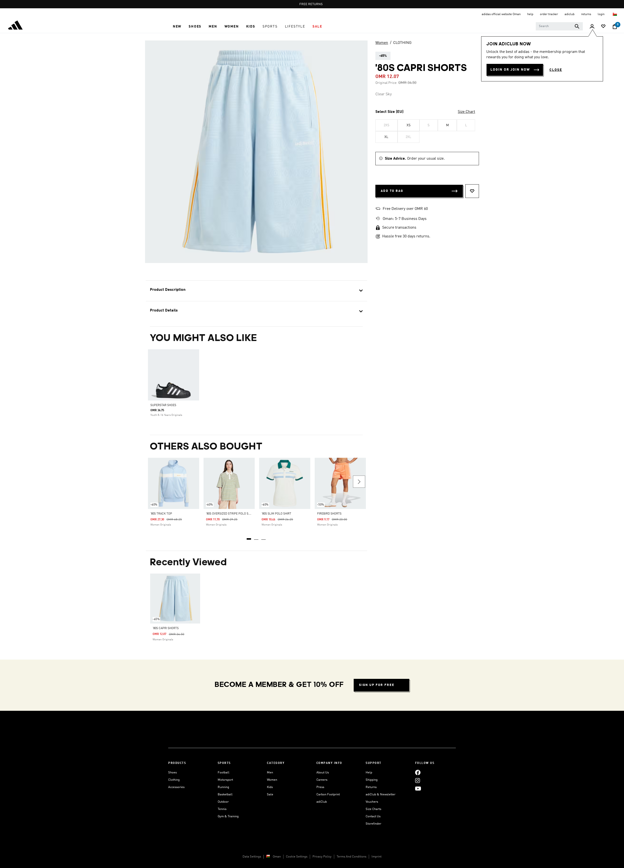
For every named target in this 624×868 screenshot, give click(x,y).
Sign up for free (376, 685)
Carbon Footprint (328, 794)
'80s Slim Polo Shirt (276, 513)
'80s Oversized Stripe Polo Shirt (230, 513)
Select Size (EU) (389, 112)
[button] (177, 26)
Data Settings (252, 856)
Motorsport (225, 779)
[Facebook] (417, 772)
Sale (270, 794)
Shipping (372, 779)
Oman (277, 856)
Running (223, 787)
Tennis (222, 809)
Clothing (174, 779)
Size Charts (373, 809)
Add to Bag (392, 191)
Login (601, 14)
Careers (321, 779)
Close (555, 70)
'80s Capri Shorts (166, 628)
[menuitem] (177, 26)
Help (369, 772)
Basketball (225, 794)
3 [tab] (263, 537)
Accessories (176, 787)
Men (270, 772)
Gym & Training (228, 816)
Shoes (172, 772)
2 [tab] (256, 537)
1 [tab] (249, 537)
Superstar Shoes (163, 405)
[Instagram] (417, 780)
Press (320, 787)
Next (359, 482)
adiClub (321, 801)
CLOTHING (402, 43)
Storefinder (373, 823)
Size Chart (466, 112)
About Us (322, 772)
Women (381, 43)
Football (223, 772)
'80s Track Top (161, 513)
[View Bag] (615, 27)
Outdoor (223, 801)
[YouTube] (418, 788)
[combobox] (559, 26)
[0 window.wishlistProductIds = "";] (603, 26)
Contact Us (373, 816)
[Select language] (615, 14)
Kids (270, 787)
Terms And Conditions (351, 856)
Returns (371, 787)
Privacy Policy (322, 856)
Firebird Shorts (329, 513)
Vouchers (372, 801)
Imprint (376, 856)
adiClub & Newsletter (380, 794)
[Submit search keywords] (577, 26)
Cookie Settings (296, 856)
